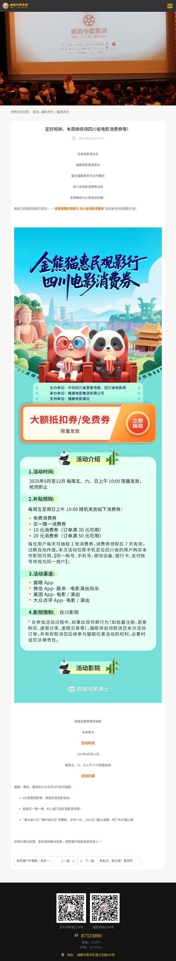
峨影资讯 (47, 112)
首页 (36, 112)
